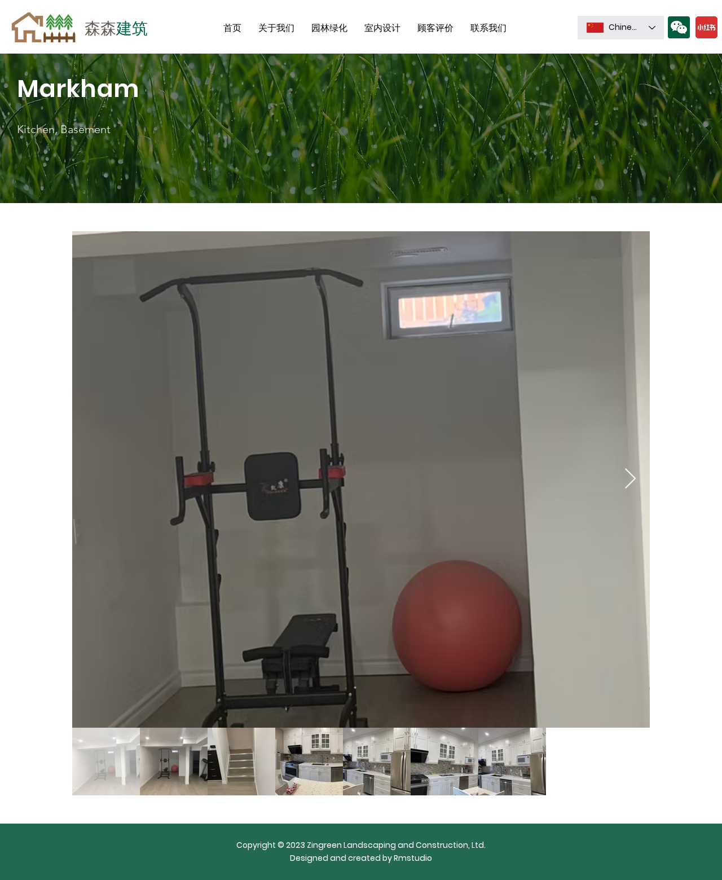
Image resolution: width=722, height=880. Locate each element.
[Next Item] (630, 479)
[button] (679, 27)
